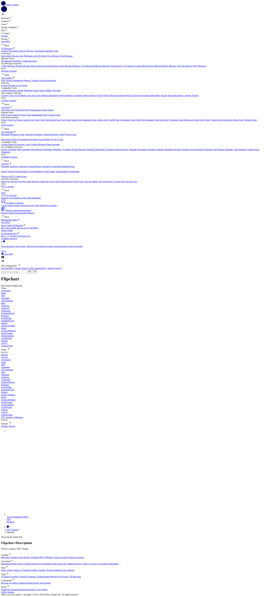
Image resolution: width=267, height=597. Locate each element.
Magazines (6, 139)
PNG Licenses (7, 186)
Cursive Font (28, 120)
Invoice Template (8, 149)
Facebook (5, 589)
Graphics (14, 557)
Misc (3, 303)
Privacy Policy (82, 564)
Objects (4, 176)
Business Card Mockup (83, 66)
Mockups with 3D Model (35, 56)
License (4, 36)
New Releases (53, 56)
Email (61, 134)
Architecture (74, 171)
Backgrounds (50, 80)
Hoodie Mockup (23, 66)
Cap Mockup (129, 66)
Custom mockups (29, 61)
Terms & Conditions (66, 564)
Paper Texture (97, 95)
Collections (18, 417)
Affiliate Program (26, 583)
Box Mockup (156, 66)
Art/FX (11, 176)
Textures (35, 80)
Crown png (54, 181)
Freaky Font (6, 120)
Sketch (42, 90)
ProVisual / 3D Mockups (70, 576)
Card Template (239, 149)
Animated (5, 298)
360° (3, 296)
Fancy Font (40, 120)
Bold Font (140, 120)
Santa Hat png (32, 181)
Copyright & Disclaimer (107, 564)
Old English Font (52, 120)
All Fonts (5, 107)
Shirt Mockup (116, 66)
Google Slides (7, 144)
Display (50, 110)
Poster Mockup (65, 66)
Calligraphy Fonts (128, 120)
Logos (73, 134)
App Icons (36, 95)
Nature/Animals (15, 171)
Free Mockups (66, 56)
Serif (3, 110)
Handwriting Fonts (38, 110)
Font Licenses (7, 125)
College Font (216, 120)
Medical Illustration (49, 95)
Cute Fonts (66, 120)
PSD (3, 80)
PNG (42, 557)
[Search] (29, 271)
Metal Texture (161, 95)
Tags (65, 570)
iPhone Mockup (38, 66)
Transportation (61, 171)
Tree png (125, 181)
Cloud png (44, 181)
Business (46, 166)
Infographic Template (104, 149)
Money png (97, 181)
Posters (14, 139)
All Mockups (7, 48)
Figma (35, 90)
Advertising (39, 51)
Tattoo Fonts (76, 120)
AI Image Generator (27, 576)
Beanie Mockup (169, 66)
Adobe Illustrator (24, 90)
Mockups (5, 557)
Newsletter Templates (146, 149)
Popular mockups (76, 557)
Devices (30, 51)
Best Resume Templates (41, 149)
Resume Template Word (184, 149)
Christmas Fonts (176, 120)
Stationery (49, 51)
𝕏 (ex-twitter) (41, 589)
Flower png (78, 181)
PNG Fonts (6, 115)
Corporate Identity (50, 134)
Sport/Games (49, 171)
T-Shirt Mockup (8, 66)
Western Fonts (250, 120)
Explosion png (66, 181)
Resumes (34, 139)
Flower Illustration (147, 95)
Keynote (56, 144)
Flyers (67, 134)
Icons (41, 80)
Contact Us (17, 570)
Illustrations (18, 80)
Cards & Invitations (33, 134)
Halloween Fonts (191, 120)
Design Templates (32, 557)
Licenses (93, 564)
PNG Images (7, 417)
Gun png (88, 181)
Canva (27, 144)
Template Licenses (9, 157)
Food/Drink (56, 166)
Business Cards (17, 134)
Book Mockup (51, 66)
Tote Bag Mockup (185, 66)
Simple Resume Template (83, 149)
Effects (106, 95)
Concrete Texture (190, 95)
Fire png (22, 181)
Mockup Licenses (9, 71)
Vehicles (22, 51)
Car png (117, 181)
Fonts (21, 557)
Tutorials (27, 570)
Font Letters (227, 120)
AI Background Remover (47, 576)
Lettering (16, 115)
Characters (23, 166)
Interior (4, 171)
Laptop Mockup (142, 66)
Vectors (9, 80)
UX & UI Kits (57, 139)
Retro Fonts (238, 120)
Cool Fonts (17, 120)
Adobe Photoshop (9, 90)
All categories (7, 301)
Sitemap (70, 570)
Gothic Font (102, 120)
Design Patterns (66, 95)
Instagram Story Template (125, 149)
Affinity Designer (53, 90)
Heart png (5, 181)
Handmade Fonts (39, 115)
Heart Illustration (175, 95)
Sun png (133, 181)
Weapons (5, 166)
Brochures (5, 134)
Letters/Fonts (21, 176)
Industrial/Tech (68, 166)
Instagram (30, 589)
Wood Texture (131, 95)
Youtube (14, 589)
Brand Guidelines (55, 570)
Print (56, 51)
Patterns (27, 80)
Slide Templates (24, 149)
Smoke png (108, 181)
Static (3, 293)
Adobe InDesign (38, 144)
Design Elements (117, 95)
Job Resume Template (223, 149)
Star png (14, 181)
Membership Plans (9, 564)
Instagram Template (204, 149)
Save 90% (5, 41)
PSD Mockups (199, 66)
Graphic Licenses (8, 100)
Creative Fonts (53, 115)
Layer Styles (21, 85)
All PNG (5, 164)
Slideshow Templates (62, 149)
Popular (4, 355)
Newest (4, 357)
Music (25, 171)
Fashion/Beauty (35, 166)
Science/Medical (36, 171)
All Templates (7, 132)
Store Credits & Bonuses (29, 564)
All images (6, 291)
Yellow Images (7, 592)
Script (27, 110)
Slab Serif (19, 110)
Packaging (13, 51)
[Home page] (8, 527)
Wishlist (49, 557)
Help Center (6, 570)
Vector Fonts (25, 115)
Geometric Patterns (81, 95)
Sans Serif (10, 110)
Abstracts (14, 166)
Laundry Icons (7, 95)
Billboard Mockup (102, 66)
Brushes (12, 85)
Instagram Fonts (90, 120)
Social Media (44, 139)
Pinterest (22, 589)
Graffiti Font (113, 120)
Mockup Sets (18, 56)
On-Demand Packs (48, 564)
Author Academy (39, 570)
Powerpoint (19, 144)
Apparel (4, 51)
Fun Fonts (164, 120)
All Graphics (6, 78)
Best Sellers (6, 56)
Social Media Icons (22, 95)
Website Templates (165, 149)
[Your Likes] (2, 254)
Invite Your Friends (42, 583)
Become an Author (9, 583)
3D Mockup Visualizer (11, 61)
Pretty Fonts (204, 120)
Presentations (23, 139)
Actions (4, 85)
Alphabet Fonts (152, 120)
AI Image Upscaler (9, 576)
